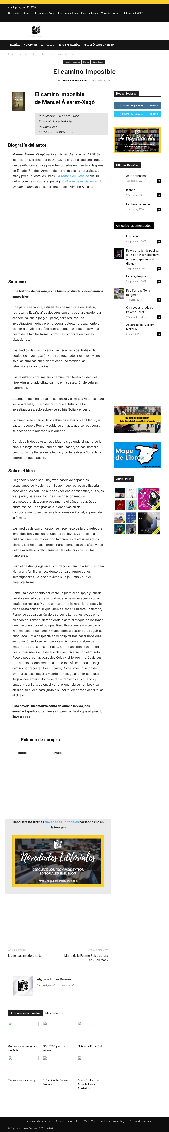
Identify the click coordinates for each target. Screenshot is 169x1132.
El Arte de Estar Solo (90, 1046)
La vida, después (137, 276)
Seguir (154, 105)
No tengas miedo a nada (25, 956)
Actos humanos (136, 176)
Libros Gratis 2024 (133, 12)
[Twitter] (158, 19)
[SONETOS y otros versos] (58, 1032)
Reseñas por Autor (45, 12)
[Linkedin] (50, 930)
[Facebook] (12, 930)
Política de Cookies (140, 1121)
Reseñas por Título (68, 12)
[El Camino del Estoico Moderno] (58, 1066)
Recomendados (27, 54)
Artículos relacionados (25, 1013)
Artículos (47, 44)
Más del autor (54, 1013)
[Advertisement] (58, 234)
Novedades (31, 44)
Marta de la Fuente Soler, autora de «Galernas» (86, 958)
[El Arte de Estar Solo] (93, 1032)
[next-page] (17, 1096)
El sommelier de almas (81, 181)
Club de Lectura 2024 (68, 1121)
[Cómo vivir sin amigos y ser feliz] (23, 1032)
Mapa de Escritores (111, 12)
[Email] (60, 930)
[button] (156, 45)
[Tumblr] (69, 930)
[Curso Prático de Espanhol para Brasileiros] (93, 1066)
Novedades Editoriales (20, 12)
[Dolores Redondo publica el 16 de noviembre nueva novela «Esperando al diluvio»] (119, 253)
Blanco (130, 190)
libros (44, 54)
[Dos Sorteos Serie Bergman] (119, 293)
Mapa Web (90, 1121)
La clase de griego (138, 204)
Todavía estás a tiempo (22, 1080)
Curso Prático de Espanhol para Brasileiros (88, 1084)
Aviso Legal (119, 1121)
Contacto (105, 1121)
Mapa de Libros (89, 12)
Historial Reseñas (69, 44)
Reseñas (15, 44)
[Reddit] (70, 993)
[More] (79, 930)
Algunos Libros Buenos (75, 80)
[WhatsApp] (41, 930)
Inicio (11, 54)
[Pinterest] (31, 930)
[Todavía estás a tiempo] (23, 1066)
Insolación (133, 236)
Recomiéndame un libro (99, 44)
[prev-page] (10, 1096)
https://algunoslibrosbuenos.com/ (55, 985)
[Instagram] (151, 19)
